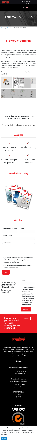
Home (3, 28)
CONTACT (18, 397)
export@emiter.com (29, 3)
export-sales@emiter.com (20, 387)
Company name (8, 235)
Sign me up (26, 309)
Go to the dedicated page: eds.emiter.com (18, 125)
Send (6, 272)
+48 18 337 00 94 (27, 1)
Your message (7, 242)
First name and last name (10, 229)
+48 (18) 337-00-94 (20, 371)
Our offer (9, 28)
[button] (28, 7)
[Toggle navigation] (34, 7)
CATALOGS (18, 395)
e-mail (22, 229)
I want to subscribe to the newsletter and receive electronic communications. (18, 267)
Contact (26, 318)
